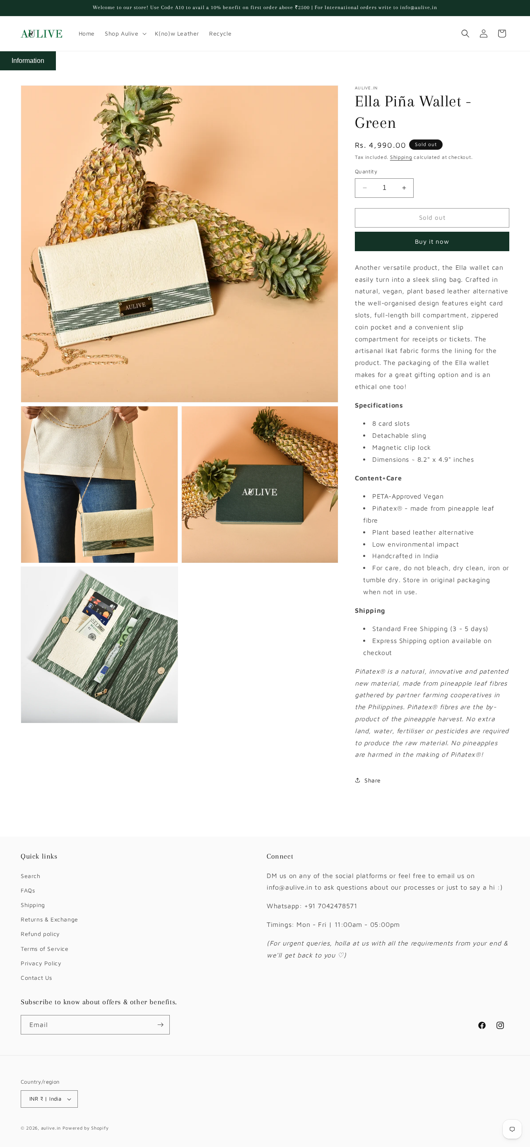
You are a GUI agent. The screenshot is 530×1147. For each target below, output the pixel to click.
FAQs (28, 890)
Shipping (401, 157)
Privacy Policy (41, 963)
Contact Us (36, 977)
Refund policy (40, 933)
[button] (125, 33)
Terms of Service (45, 948)
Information (28, 60)
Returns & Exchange (49, 919)
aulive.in (51, 1127)
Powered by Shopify (86, 1127)
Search (31, 875)
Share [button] (372, 780)
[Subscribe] (160, 1024)
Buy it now (432, 241)
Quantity (366, 171)
